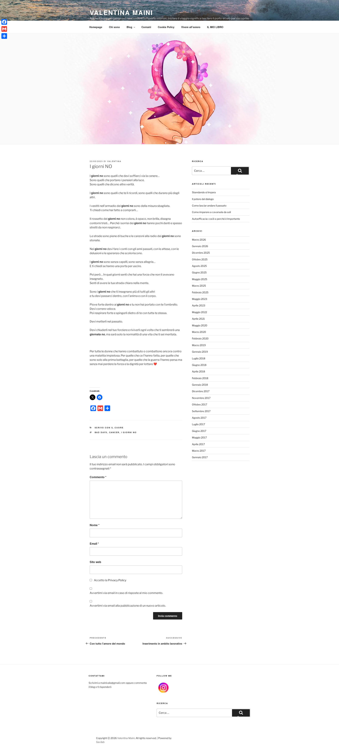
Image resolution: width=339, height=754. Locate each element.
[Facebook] (4, 21)
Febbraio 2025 (200, 292)
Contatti (146, 27)
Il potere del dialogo (203, 199)
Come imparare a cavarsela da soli (211, 212)
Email (94, 543)
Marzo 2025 (199, 285)
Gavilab (100, 741)
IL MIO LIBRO (215, 27)
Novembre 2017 (201, 397)
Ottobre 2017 (199, 404)
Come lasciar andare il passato (209, 205)
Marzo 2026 (199, 239)
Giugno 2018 (199, 364)
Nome (94, 525)
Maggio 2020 (199, 325)
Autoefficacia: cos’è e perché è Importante (216, 218)
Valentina (114, 161)
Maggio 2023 (199, 298)
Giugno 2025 (199, 272)
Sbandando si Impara (204, 192)
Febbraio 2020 (200, 338)
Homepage (95, 27)
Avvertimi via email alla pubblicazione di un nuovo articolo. (128, 605)
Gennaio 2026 (200, 246)
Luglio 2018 (198, 358)
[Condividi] (4, 36)
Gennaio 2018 (200, 384)
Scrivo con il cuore (109, 427)
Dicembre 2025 (201, 252)
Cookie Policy (166, 27)
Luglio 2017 (198, 424)
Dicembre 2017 (200, 391)
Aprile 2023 (198, 305)
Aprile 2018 (198, 371)
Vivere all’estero (190, 27)
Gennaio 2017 (200, 457)
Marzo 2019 (199, 345)
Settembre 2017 (201, 411)
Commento (98, 477)
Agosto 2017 (199, 417)
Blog (129, 27)
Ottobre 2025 (199, 259)
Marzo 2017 (199, 450)
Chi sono (114, 27)
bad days (101, 432)
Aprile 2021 (198, 318)
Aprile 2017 (198, 444)
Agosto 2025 (199, 265)
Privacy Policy (117, 580)
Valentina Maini (121, 12)
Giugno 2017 (199, 430)
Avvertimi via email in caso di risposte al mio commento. (126, 593)
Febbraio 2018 (200, 378)
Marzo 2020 (199, 331)
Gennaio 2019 (200, 351)
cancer (114, 432)
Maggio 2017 (199, 437)
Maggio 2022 (199, 312)
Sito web (95, 562)
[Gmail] (4, 28)
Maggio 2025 (199, 279)
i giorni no (129, 432)
